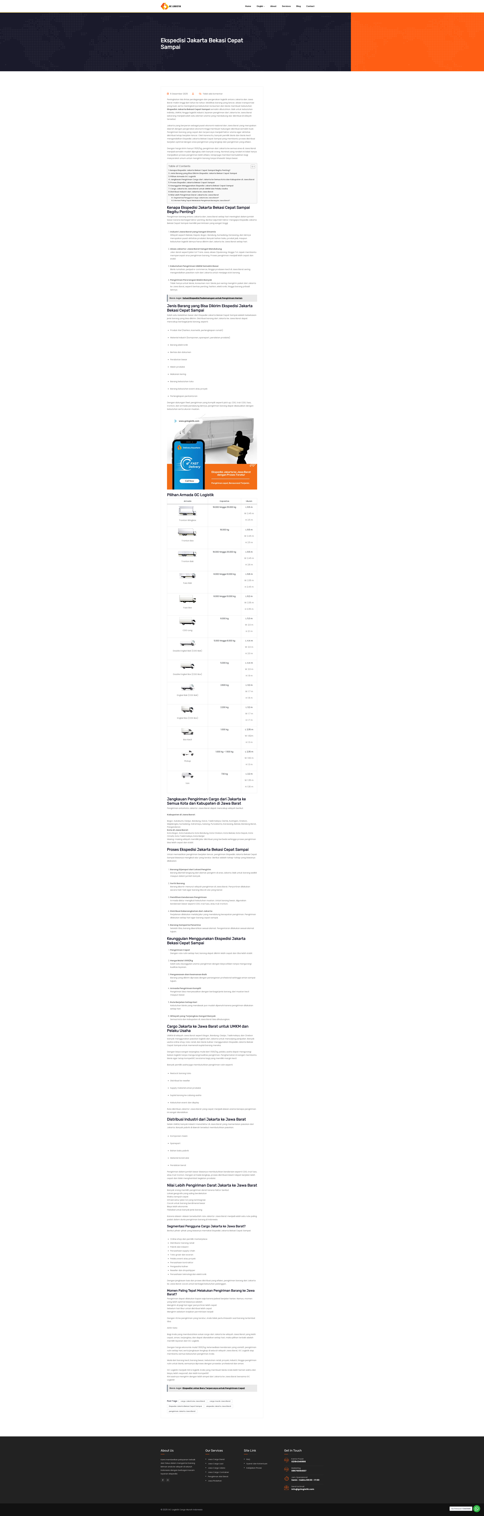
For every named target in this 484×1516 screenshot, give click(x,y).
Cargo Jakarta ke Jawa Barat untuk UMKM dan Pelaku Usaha (199, 188)
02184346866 (298, 1461)
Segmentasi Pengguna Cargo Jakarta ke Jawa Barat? (196, 198)
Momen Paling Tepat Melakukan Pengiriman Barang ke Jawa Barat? (202, 200)
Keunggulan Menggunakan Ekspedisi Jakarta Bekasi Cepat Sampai (201, 185)
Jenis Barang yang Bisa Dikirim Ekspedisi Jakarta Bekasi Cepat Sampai (203, 173)
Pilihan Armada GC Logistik (183, 176)
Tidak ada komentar (212, 93)
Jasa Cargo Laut (215, 1463)
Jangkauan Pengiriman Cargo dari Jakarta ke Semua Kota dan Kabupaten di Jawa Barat (212, 179)
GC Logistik (173, 1509)
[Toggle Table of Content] (251, 166)
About (273, 6)
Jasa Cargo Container (218, 1472)
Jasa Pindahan (215, 1480)
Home (248, 6)
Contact (310, 6)
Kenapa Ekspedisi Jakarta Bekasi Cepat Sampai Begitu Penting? (200, 170)
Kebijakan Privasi (254, 1468)
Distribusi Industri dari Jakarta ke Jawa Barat (191, 191)
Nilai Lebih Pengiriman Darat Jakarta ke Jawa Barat (194, 195)
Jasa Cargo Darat (216, 1459)
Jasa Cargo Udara (216, 1468)
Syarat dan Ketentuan (256, 1463)
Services (286, 6)
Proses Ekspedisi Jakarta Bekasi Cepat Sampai (192, 182)
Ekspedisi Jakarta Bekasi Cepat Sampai (185, 1406)
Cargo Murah (185, 1509)
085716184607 (298, 1470)
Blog (298, 6)
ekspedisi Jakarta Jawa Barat (218, 1406)
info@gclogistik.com (302, 1489)
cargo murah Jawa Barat (220, 1401)
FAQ (248, 1459)
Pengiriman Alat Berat (218, 1476)
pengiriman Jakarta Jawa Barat (182, 1411)
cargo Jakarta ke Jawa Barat (193, 1401)
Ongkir (260, 6)
